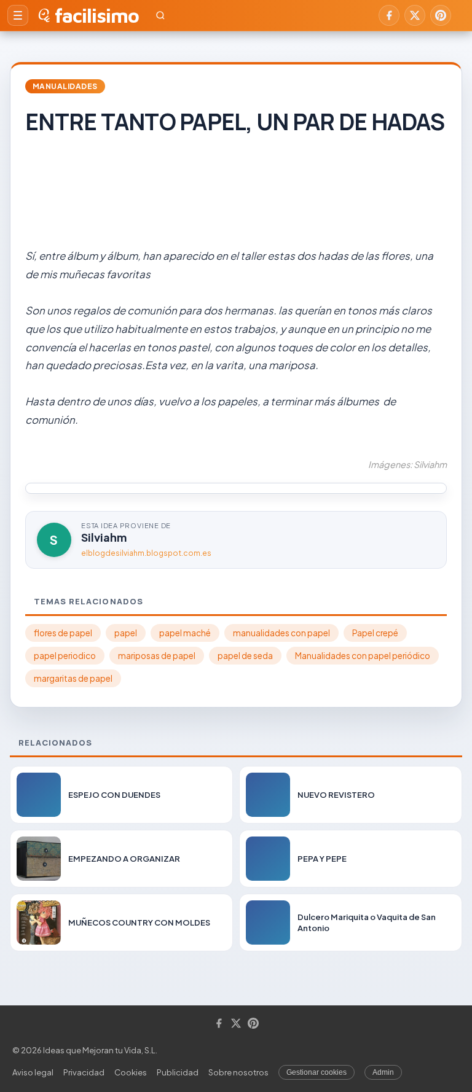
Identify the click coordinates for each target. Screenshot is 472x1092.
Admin (383, 1072)
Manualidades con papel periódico (362, 655)
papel (125, 633)
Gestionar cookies (316, 1072)
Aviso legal (32, 1072)
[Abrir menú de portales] (17, 15)
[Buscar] (160, 15)
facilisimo (97, 15)
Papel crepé (375, 633)
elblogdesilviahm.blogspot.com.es (146, 553)
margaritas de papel (73, 678)
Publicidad (178, 1072)
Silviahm (104, 537)
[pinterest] (440, 15)
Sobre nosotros (238, 1072)
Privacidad (83, 1072)
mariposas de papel (156, 655)
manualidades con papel (281, 633)
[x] (414, 15)
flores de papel (63, 633)
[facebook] (389, 15)
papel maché (185, 633)
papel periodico (65, 655)
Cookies (130, 1072)
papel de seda (245, 655)
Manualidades (65, 86)
